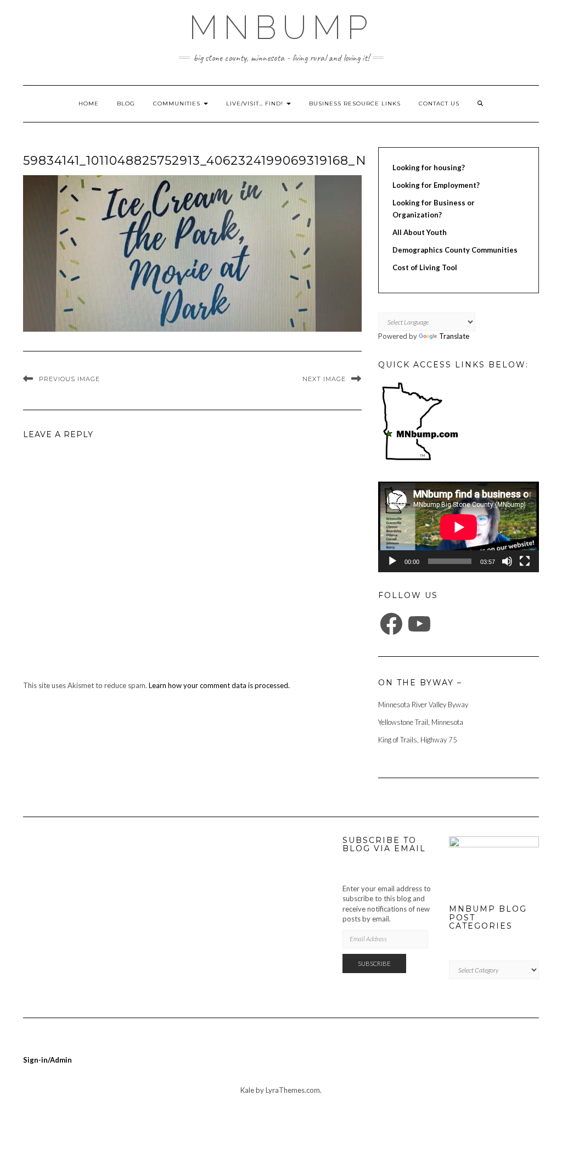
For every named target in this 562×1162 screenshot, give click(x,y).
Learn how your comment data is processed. (219, 685)
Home (88, 103)
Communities (178, 103)
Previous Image (69, 379)
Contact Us (439, 103)
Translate (454, 336)
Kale (247, 1090)
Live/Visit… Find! (255, 103)
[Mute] (507, 561)
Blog (126, 103)
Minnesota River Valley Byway (423, 704)
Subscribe (374, 963)
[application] (458, 527)
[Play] (392, 561)
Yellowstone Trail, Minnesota (420, 722)
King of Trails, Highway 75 (417, 739)
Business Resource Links (355, 103)
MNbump (281, 27)
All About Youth (419, 232)
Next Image (324, 379)
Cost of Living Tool (424, 267)
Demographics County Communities (455, 249)
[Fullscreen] (524, 561)
